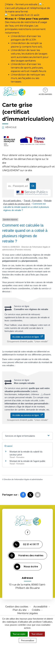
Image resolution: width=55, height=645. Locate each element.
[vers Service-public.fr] (32, 193)
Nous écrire (31, 566)
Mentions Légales (27, 613)
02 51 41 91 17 (31, 544)
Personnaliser (27, 640)
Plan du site (20, 610)
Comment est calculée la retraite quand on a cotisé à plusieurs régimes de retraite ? (26, 207)
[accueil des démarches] (27, 179)
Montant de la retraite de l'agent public (27, 461)
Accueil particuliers (12, 200)
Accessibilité (40, 606)
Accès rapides (45, 94)
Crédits (36, 610)
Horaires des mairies (30, 555)
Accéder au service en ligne (26, 337)
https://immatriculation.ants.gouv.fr (31, 166)
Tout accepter (19, 634)
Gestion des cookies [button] (16, 606)
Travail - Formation (33, 200)
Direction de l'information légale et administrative (23, 479)
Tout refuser (37, 634)
